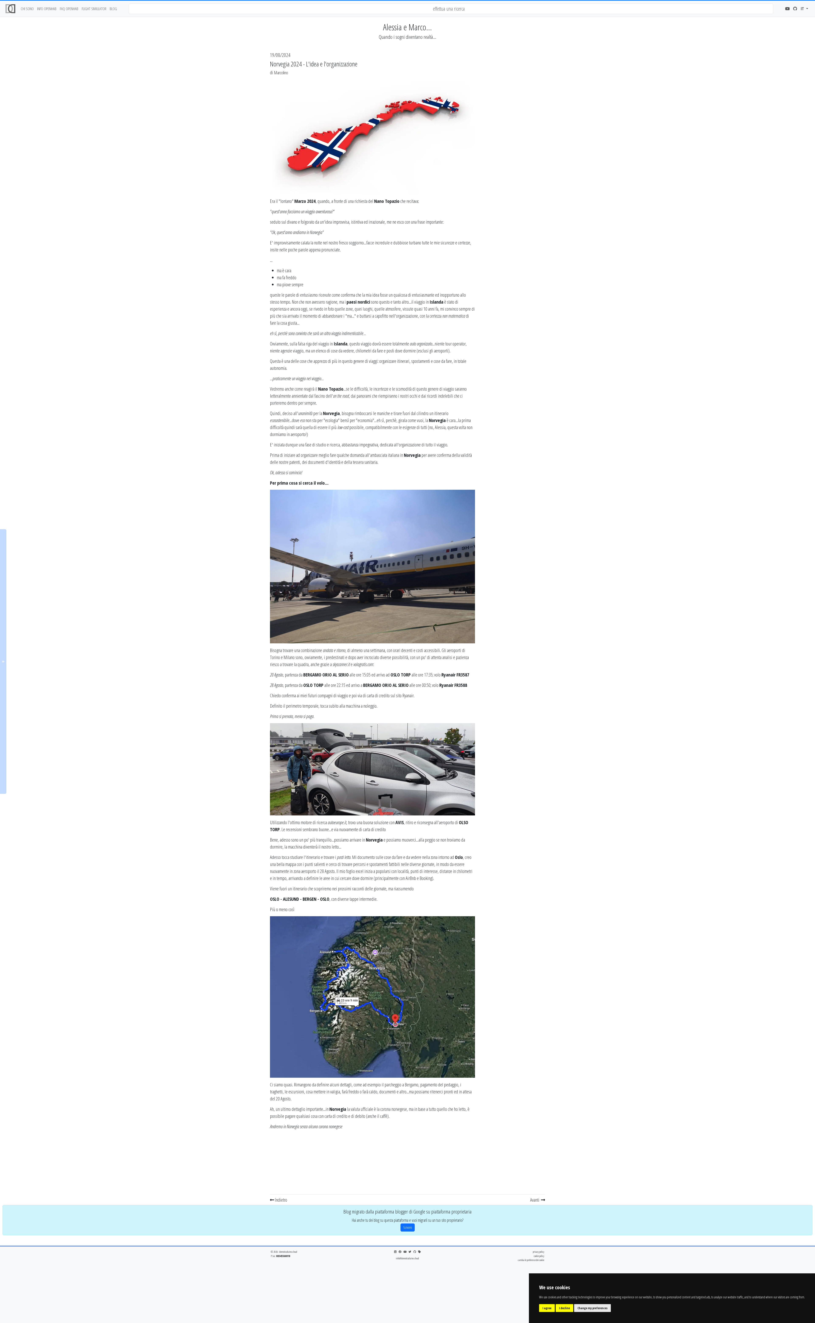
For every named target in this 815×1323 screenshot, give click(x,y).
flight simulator (94, 8)
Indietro (280, 1200)
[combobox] (451, 8)
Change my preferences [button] (592, 1308)
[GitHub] (795, 9)
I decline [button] (564, 1308)
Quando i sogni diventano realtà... (407, 36)
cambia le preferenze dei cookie (531, 1260)
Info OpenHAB (46, 8)
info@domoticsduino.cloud (407, 1258)
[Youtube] (787, 9)
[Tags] (419, 1252)
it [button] (803, 8)
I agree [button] (546, 1308)
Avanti (535, 1200)
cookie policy (539, 1256)
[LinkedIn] (395, 1252)
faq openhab (69, 8)
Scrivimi (407, 1227)
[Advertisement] (372, 1163)
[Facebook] (400, 1252)
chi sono (27, 8)
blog (113, 8)
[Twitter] (410, 1252)
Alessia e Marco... (407, 27)
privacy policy (538, 1252)
